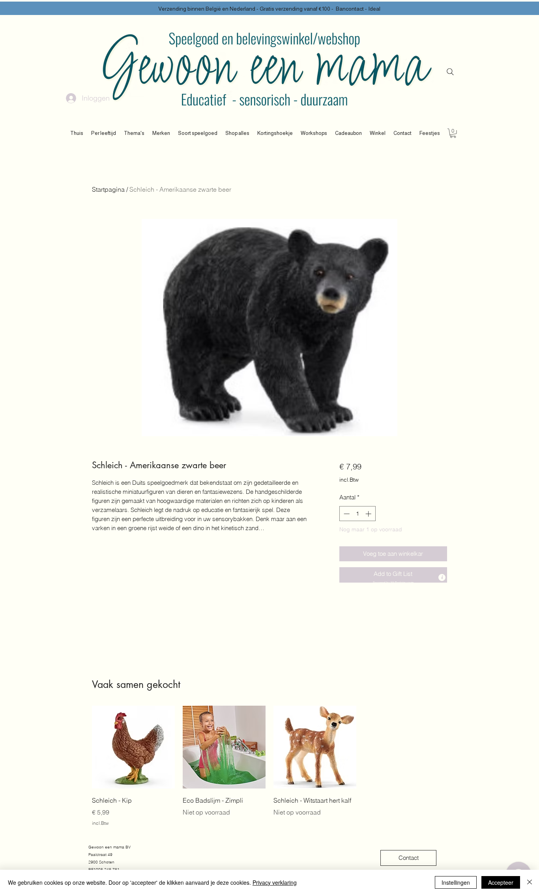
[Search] (450, 72)
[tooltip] (441, 577)
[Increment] (369, 513)
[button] (103, 133)
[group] (269, 766)
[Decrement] (346, 513)
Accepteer (500, 882)
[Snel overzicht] (133, 747)
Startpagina (108, 189)
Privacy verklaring (275, 882)
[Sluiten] (529, 882)
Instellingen (456, 882)
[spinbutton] (357, 513)
